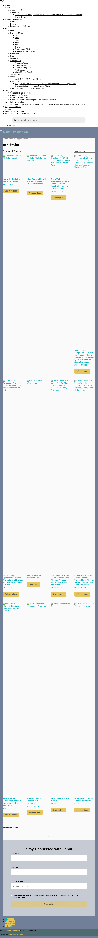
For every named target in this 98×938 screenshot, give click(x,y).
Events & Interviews (13, 19)
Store (12, 31)
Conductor (14, 12)
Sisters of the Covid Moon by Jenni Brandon (23, 113)
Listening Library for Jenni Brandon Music (32, 86)
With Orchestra (21, 70)
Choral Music (15, 61)
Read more (33, 584)
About (7, 8)
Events (13, 24)
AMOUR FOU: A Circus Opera (28, 79)
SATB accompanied (23, 67)
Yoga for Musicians (13, 107)
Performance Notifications (15, 111)
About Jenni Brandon (19, 10)
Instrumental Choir (22, 49)
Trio (17, 40)
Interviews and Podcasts (20, 26)
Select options (11, 191)
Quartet (18, 42)
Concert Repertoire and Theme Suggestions (27, 88)
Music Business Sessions (20, 97)
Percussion (14, 54)
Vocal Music (15, 74)
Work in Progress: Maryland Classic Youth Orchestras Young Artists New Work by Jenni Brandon (49, 104)
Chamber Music (16, 33)
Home (7, 5)
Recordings (14, 81)
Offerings (9, 90)
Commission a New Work (20, 93)
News (12, 21)
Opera (12, 77)
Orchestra (14, 58)
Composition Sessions (19, 95)
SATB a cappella (22, 65)
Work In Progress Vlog (14, 102)
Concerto (14, 56)
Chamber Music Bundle (25, 51)
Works (7, 28)
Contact (8, 109)
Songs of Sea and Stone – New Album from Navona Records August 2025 (45, 84)
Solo (17, 35)
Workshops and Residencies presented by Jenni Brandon (33, 100)
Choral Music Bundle (24, 72)
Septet (17, 47)
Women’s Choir (21, 63)
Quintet (18, 44)
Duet (17, 38)
